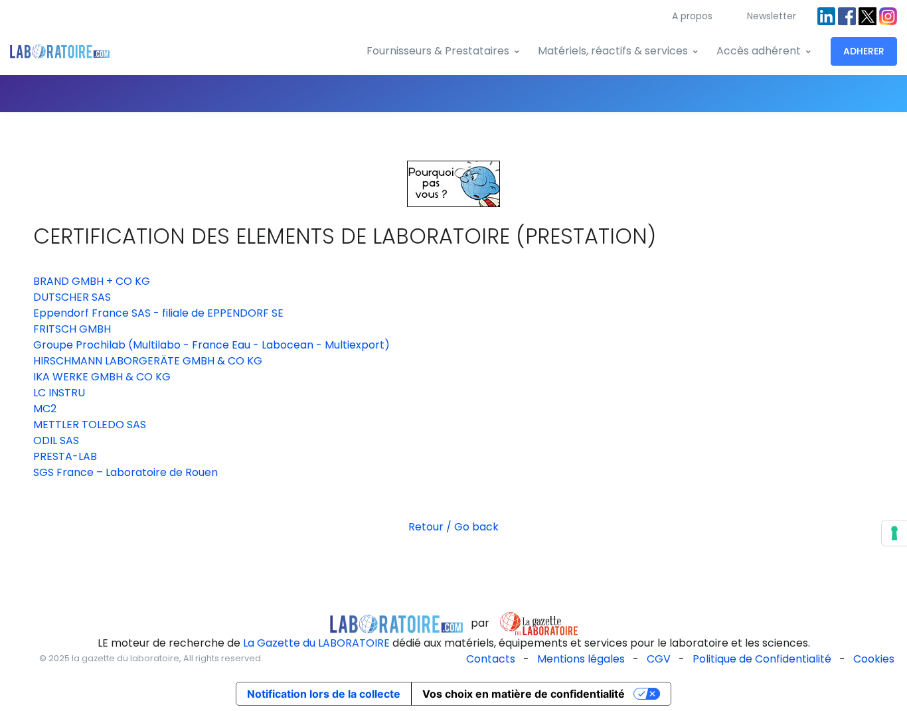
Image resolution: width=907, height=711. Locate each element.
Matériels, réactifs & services (613, 50)
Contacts (490, 659)
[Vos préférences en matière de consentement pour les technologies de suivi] (894, 533)
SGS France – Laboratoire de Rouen (125, 472)
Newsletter (771, 16)
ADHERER (863, 51)
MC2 (44, 408)
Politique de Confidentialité (762, 659)
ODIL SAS (56, 440)
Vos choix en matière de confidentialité (523, 693)
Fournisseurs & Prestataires (438, 50)
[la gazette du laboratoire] (396, 623)
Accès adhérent (758, 50)
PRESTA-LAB (65, 456)
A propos (692, 16)
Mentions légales (581, 659)
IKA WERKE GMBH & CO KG (102, 376)
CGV (659, 659)
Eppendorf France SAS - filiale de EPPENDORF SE (158, 313)
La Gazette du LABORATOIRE (316, 643)
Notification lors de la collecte (323, 693)
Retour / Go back (453, 526)
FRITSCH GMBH (72, 329)
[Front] (60, 51)
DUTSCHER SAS (72, 297)
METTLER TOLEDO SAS (89, 424)
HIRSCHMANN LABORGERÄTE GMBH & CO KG (147, 360)
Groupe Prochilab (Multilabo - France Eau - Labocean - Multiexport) (211, 345)
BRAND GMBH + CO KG (91, 281)
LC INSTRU (59, 392)
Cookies (873, 659)
